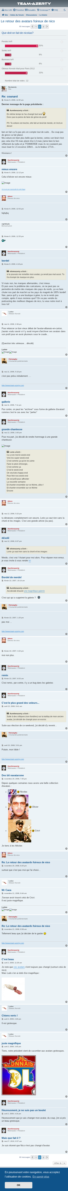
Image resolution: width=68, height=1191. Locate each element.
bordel (5, 260)
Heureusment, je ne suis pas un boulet (24, 1110)
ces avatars (19, 967)
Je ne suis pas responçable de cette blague (13, 189)
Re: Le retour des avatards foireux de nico (26, 862)
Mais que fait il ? (11, 1138)
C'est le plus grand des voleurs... (20, 702)
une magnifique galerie (34, 591)
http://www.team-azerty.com (13, 385)
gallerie (6, 401)
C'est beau (8, 959)
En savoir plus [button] (41, 1176)
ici (30, 560)
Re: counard (10, 96)
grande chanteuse (12, 429)
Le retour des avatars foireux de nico (28, 21)
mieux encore (9, 169)
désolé (5, 538)
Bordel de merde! (12, 577)
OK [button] (18, 1185)
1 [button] (36, 26)
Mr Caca (6, 890)
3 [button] (43, 26)
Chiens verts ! (10, 1015)
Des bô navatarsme (13, 775)
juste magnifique (11, 1043)
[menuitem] (7, 10)
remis (5, 675)
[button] (32, 27)
